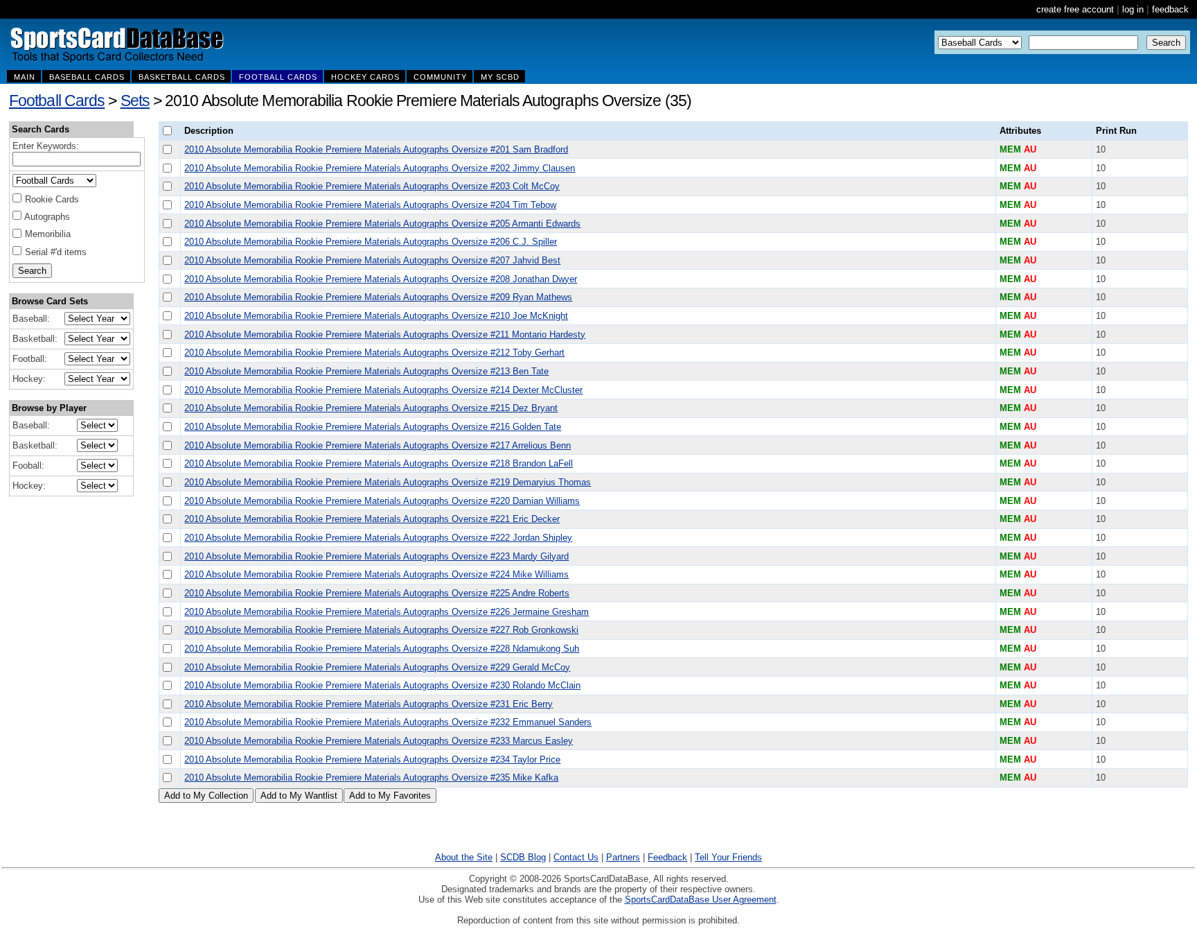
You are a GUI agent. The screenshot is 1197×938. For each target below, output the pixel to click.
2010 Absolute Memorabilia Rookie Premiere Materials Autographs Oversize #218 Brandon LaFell (378, 463)
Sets (135, 101)
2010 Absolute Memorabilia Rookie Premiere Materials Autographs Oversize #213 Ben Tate (366, 371)
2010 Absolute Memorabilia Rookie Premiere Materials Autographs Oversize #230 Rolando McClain (382, 685)
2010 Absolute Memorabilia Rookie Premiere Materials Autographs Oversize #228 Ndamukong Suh (381, 648)
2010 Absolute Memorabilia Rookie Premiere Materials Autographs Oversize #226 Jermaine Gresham (386, 612)
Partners (623, 857)
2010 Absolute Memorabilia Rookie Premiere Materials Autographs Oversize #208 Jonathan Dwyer (380, 279)
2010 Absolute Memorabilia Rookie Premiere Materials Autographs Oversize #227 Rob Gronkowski (381, 630)
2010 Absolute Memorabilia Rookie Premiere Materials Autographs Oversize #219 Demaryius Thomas (387, 482)
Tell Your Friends (728, 857)
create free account (1075, 9)
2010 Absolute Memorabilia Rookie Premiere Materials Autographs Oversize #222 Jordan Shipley (378, 537)
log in (1133, 9)
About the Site (464, 857)
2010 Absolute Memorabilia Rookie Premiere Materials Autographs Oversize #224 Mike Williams (376, 574)
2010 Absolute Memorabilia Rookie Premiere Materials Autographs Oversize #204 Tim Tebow (370, 205)
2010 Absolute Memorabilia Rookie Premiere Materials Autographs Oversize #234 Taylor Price (372, 759)
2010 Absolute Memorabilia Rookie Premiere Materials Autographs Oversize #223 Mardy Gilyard (376, 556)
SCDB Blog (523, 857)
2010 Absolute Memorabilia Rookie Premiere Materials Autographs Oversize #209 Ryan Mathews (378, 297)
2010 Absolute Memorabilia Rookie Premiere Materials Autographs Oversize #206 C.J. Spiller (370, 241)
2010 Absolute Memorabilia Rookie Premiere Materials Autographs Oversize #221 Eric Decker (372, 519)
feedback (1170, 9)
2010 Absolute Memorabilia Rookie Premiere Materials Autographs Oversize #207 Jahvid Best (372, 260)
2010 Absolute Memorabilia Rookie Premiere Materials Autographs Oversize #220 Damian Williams (382, 501)
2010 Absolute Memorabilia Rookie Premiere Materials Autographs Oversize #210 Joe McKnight (376, 316)
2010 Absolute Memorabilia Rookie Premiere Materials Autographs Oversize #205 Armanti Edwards (382, 223)
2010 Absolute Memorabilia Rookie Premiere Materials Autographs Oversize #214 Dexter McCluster (383, 390)
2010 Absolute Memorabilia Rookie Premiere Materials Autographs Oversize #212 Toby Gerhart (374, 352)
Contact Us (575, 857)
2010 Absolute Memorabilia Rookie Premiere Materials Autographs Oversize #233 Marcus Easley (378, 741)
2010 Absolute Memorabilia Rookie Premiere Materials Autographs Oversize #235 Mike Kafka (371, 777)
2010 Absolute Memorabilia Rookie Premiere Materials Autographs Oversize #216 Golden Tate (372, 427)
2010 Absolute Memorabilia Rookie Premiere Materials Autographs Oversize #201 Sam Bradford (376, 149)
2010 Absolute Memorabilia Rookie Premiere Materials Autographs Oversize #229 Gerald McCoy (377, 667)
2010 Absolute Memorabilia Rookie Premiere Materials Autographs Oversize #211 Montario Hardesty (384, 334)
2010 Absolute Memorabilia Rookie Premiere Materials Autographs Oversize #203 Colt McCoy (372, 186)
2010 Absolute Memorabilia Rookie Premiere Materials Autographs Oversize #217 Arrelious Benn (377, 445)
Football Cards (57, 101)
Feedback (667, 857)
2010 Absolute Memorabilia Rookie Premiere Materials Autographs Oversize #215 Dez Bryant (371, 408)
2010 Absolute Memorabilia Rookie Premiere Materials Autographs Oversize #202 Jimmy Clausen (379, 168)
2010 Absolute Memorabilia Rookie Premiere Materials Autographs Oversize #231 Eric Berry (368, 704)
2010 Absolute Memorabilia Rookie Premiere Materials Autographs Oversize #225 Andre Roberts (376, 593)
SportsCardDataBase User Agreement (701, 899)
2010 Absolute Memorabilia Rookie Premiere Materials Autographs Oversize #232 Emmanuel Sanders (388, 722)
